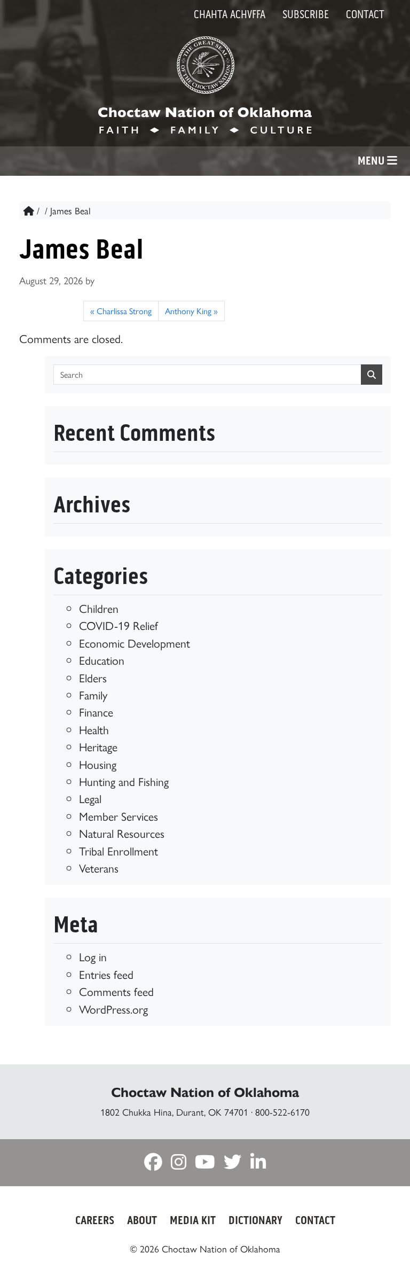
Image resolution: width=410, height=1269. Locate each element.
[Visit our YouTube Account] (205, 1163)
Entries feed (106, 974)
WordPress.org (113, 1008)
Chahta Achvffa (229, 14)
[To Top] (376, 1241)
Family (93, 694)
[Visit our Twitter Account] (233, 1163)
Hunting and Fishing (124, 781)
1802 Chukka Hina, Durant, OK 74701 (174, 1111)
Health (94, 729)
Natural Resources (121, 832)
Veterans (99, 867)
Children (99, 608)
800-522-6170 (282, 1111)
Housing (97, 764)
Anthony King (188, 311)
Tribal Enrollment (118, 850)
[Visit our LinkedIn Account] (258, 1163)
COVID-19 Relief (118, 625)
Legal (90, 798)
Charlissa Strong (124, 311)
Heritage (98, 746)
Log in (93, 956)
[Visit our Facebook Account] (153, 1163)
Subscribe (305, 14)
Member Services (118, 815)
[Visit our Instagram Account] (178, 1163)
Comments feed (116, 991)
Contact (365, 14)
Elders (93, 677)
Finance (96, 711)
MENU (372, 161)
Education (101, 659)
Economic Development (134, 642)
